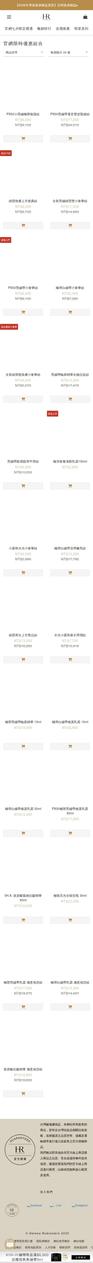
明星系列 (81, 28)
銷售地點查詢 (33, 1247)
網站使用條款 (61, 1241)
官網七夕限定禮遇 (19, 28)
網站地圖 (78, 1241)
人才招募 (50, 1247)
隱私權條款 (43, 1241)
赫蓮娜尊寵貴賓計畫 (20, 1241)
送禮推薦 (63, 28)
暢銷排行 (44, 28)
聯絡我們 (64, 1247)
